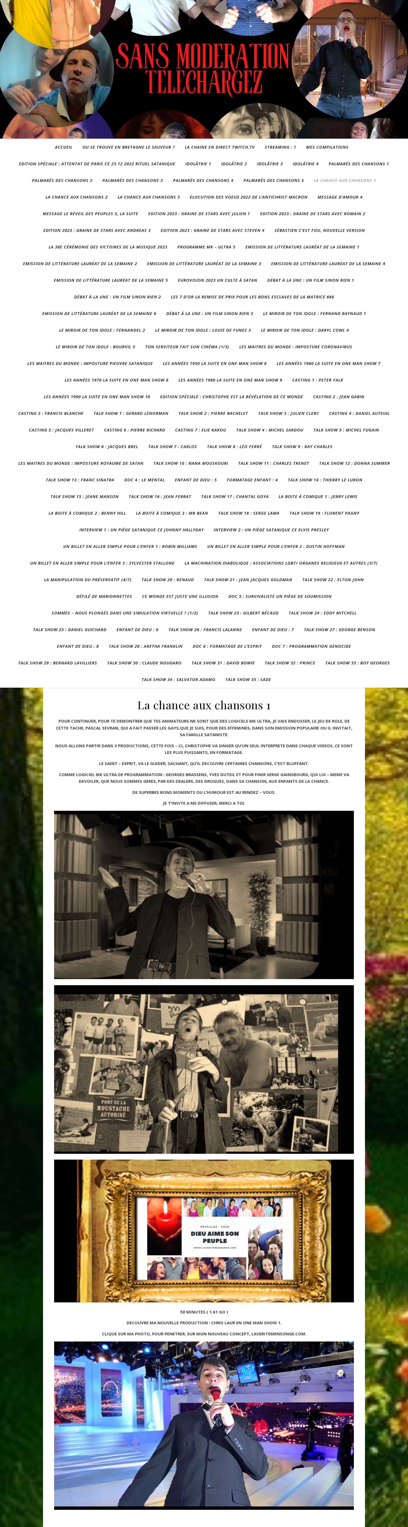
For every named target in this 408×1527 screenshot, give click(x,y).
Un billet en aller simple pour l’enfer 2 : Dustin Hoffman (276, 546)
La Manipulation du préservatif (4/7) (88, 579)
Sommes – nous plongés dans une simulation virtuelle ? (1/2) (125, 613)
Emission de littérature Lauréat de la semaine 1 (302, 247)
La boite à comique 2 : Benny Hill (87, 513)
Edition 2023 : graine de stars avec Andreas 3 (97, 230)
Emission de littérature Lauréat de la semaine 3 (204, 263)
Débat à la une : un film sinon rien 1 (310, 280)
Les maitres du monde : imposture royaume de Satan (80, 463)
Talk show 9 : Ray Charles (302, 446)
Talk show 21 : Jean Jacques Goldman (248, 579)
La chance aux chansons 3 (149, 197)
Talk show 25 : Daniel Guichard (70, 629)
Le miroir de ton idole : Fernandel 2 (102, 330)
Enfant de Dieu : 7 (273, 629)
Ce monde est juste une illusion (180, 596)
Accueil (63, 147)
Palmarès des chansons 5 (273, 180)
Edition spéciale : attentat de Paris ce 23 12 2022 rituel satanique (97, 163)
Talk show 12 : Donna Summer (354, 463)
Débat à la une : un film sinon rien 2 (117, 296)
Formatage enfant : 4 (252, 479)
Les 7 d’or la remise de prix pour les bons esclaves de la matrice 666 (252, 296)
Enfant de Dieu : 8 (78, 646)
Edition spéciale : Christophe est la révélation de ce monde (231, 396)
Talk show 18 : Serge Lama (248, 513)
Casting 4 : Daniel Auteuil (359, 413)
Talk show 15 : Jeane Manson (85, 496)
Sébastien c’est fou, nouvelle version (319, 230)
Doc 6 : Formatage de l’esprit (227, 646)
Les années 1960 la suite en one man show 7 (329, 363)
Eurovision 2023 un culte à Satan (217, 280)
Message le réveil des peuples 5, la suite (90, 213)
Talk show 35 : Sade (248, 679)
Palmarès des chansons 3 (132, 180)
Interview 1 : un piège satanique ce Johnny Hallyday (141, 529)
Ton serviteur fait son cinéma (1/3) (187, 346)
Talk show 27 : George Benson (339, 629)
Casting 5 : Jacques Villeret (61, 430)
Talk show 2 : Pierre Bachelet (213, 413)
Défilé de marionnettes (104, 596)
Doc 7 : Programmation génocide (311, 646)
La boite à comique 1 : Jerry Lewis (318, 496)
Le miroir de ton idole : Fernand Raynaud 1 (314, 313)
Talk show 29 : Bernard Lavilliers (57, 662)
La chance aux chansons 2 (77, 197)
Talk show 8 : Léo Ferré (234, 446)
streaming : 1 (280, 147)
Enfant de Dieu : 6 (137, 629)
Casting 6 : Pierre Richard (134, 430)
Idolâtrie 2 (234, 163)
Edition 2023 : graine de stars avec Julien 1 (199, 213)
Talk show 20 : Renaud (168, 579)
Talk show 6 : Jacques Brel (106, 446)
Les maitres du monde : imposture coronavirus (295, 346)
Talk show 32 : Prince (290, 662)
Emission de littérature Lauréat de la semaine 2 (80, 263)
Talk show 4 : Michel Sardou (269, 430)
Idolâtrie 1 (198, 163)
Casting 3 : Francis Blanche (51, 413)
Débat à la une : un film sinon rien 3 (209, 313)
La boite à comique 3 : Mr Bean (172, 513)
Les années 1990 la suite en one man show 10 (97, 396)
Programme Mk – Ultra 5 (206, 247)
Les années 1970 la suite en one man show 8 (116, 380)
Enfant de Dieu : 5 (196, 479)
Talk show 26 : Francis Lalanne (205, 629)
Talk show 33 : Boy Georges (357, 662)
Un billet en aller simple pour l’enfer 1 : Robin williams (130, 546)
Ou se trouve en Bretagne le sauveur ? (128, 147)
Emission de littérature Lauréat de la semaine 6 (99, 313)
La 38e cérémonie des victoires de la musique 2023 (108, 247)
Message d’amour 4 (340, 197)
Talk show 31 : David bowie (223, 662)
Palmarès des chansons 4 (203, 180)
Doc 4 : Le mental (144, 479)
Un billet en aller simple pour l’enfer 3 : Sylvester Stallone (102, 563)
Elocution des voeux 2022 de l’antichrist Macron (249, 197)
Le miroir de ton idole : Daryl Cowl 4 (305, 330)
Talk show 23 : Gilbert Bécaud (243, 613)
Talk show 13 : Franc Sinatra (80, 479)
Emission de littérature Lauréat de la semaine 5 (111, 280)
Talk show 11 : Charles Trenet (273, 463)
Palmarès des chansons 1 (359, 163)
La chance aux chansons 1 (345, 180)
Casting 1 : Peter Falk (317, 380)
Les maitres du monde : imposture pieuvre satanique (90, 363)
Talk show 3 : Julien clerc (288, 413)
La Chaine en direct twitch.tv (220, 147)
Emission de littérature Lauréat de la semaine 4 (328, 263)
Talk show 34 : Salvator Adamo (178, 679)
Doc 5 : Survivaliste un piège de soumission (280, 596)
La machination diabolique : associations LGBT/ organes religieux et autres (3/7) (281, 563)
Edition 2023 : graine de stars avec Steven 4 (213, 230)
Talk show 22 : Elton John (333, 579)
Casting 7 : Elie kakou (200, 430)
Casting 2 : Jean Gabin (338, 396)
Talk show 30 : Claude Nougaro (144, 662)
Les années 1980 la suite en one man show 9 (230, 380)
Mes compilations (327, 147)
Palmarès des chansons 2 (62, 180)
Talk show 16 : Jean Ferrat (160, 496)
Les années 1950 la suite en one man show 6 (215, 363)
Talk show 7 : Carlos (172, 446)
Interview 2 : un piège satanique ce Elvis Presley (271, 529)
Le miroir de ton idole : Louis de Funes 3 (203, 330)
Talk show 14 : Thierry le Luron (325, 479)
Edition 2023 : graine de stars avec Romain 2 (312, 213)
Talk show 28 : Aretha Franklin (146, 646)
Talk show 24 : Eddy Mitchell (323, 613)
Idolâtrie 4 (306, 163)
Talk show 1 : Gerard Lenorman (131, 413)
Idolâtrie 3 (270, 163)
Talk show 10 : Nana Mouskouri (190, 463)
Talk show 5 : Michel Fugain (346, 430)
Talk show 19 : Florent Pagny (324, 513)
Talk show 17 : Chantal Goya (235, 496)
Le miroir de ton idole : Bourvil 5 (95, 346)
